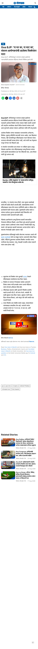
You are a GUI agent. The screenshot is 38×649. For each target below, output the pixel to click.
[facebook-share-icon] (10, 99)
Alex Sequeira (15, 389)
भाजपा (25, 277)
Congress (15, 386)
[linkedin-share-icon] (14, 99)
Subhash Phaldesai (25, 386)
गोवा (3, 7)
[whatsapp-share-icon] (2, 99)
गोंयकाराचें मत (31, 7)
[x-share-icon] (6, 99)
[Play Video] (19, 324)
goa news (8, 386)
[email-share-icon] (17, 99)
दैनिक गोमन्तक (5, 88)
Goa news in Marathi (11, 347)
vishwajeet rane (6, 389)
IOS (5, 355)
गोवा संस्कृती (17, 7)
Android (32, 353)
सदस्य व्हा (10, 338)
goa (3, 386)
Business (3, 349)
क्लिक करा (31, 341)
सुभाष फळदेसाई (5, 237)
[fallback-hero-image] (8, 442)
